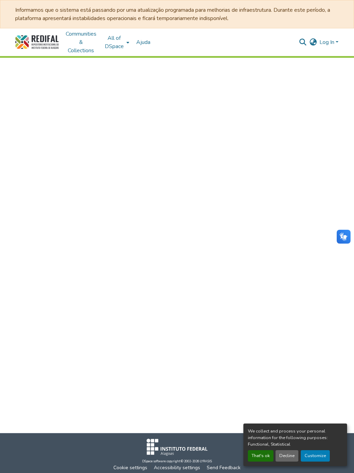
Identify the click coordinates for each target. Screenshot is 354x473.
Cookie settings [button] (130, 467)
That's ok (261, 456)
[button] (37, 42)
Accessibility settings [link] (177, 467)
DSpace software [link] (154, 461)
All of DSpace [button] (114, 42)
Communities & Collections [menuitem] (81, 42)
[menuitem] (116, 42)
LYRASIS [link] (206, 461)
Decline (287, 456)
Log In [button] (327, 42)
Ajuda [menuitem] (143, 42)
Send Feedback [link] (224, 467)
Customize (315, 456)
